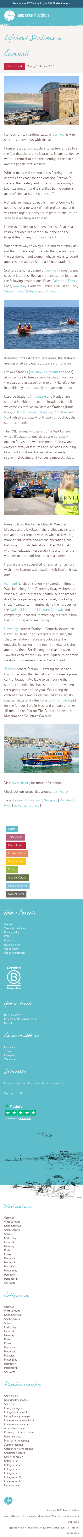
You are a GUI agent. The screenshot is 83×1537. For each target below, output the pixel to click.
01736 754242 (13, 1015)
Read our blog (12, 944)
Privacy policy (11, 932)
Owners (8, 940)
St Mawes (9, 1283)
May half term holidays (16, 1440)
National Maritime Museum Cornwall (36, 610)
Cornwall (59, 134)
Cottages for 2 (12, 1461)
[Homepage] (9, 15)
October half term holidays (18, 1449)
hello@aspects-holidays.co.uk (20, 1019)
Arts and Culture (17, 877)
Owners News (16, 894)
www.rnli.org (20, 783)
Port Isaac (61, 412)
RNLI (7, 805)
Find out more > (61, 3)
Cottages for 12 (13, 1481)
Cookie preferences (14, 953)
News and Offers (17, 886)
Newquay (19, 286)
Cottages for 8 (12, 1473)
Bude (7, 1250)
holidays (33, 15)
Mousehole (10, 1262)
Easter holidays (12, 1436)
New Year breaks (13, 1457)
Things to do (15, 837)
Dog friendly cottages (16, 1400)
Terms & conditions (15, 928)
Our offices (10, 1023)
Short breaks (11, 1396)
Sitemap (8, 924)
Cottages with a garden (17, 1424)
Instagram (9, 1055)
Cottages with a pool (15, 1412)
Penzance (9, 1258)
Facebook (9, 1047)
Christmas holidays (14, 1453)
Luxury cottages (13, 1408)
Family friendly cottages (17, 1416)
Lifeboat (35, 800)
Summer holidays (13, 1444)
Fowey (72, 281)
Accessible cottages (15, 1428)
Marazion (9, 1266)
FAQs (7, 936)
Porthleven (10, 1274)
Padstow (36, 372)
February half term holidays (19, 1432)
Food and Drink (16, 853)
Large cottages (12, 1485)
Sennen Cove (13, 291)
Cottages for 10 (13, 1477)
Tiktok (7, 1051)
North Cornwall (12, 1226)
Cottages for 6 (12, 1469)
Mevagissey (10, 1270)
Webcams (9, 1059)
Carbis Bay (10, 1238)
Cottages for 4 (12, 1465)
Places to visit (15, 845)
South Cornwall (12, 1230)
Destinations (18, 1207)
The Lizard (38, 396)
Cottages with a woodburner (20, 1420)
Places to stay (16, 861)
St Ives (50, 291)
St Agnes (31, 291)
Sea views (9, 1404)
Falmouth (59, 281)
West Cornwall (12, 1222)
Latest (11, 829)
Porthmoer (59, 700)
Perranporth (11, 1278)
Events (12, 869)
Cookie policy (11, 948)
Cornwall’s (52, 270)
